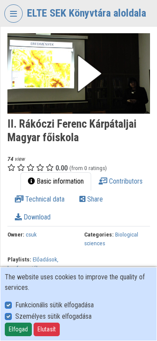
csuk (31, 234)
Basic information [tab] (59, 181)
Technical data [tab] (44, 199)
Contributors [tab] (125, 181)
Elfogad (18, 329)
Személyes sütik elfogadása (53, 316)
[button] (78, 73)
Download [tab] (36, 217)
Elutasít (47, 329)
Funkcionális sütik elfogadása (54, 305)
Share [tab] (94, 199)
